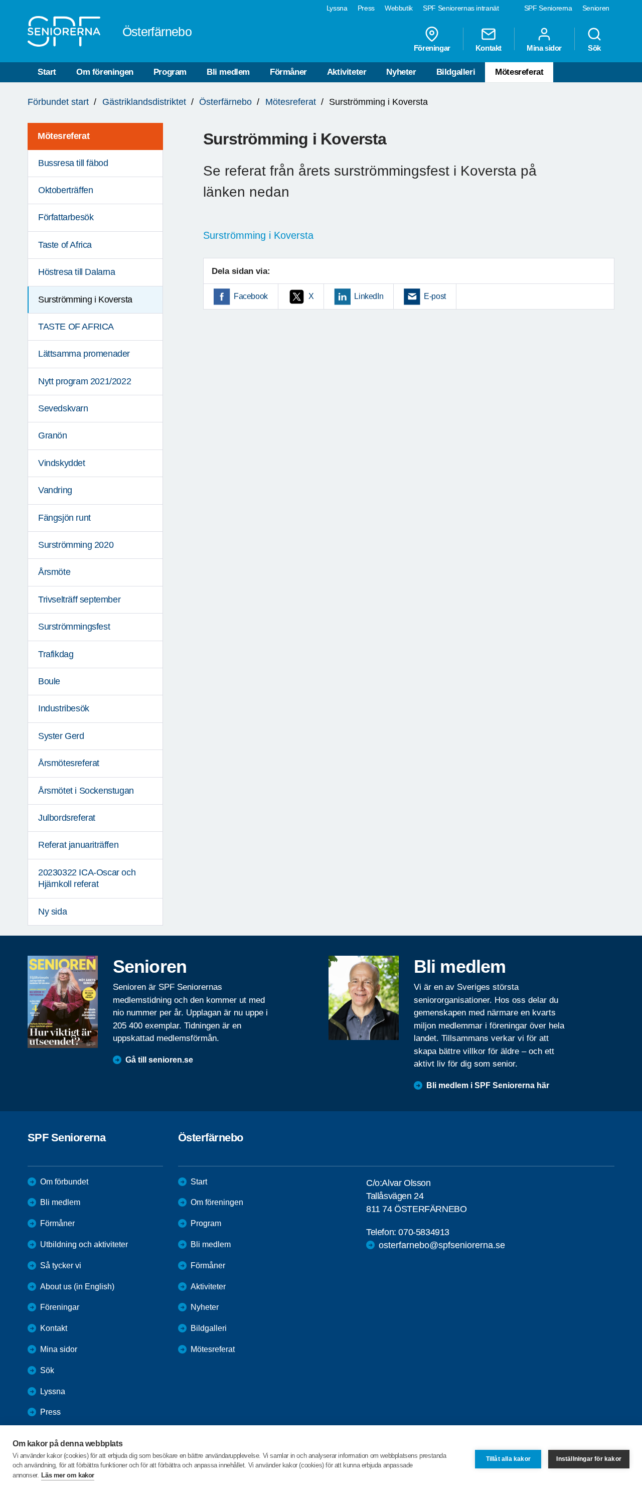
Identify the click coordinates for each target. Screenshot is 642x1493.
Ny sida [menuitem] (52, 912)
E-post (435, 296)
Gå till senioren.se (159, 1060)
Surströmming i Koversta (258, 235)
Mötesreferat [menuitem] (63, 136)
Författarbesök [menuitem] (65, 217)
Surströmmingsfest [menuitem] (74, 627)
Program (170, 72)
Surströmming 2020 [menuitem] (75, 545)
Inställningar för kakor (588, 1458)
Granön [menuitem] (52, 435)
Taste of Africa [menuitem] (65, 245)
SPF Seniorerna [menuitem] (548, 8)
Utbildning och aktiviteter (84, 1244)
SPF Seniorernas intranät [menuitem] (461, 8)
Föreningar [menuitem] (432, 48)
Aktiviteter (347, 72)
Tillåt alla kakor (508, 1458)
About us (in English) (77, 1286)
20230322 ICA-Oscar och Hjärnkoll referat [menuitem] (86, 878)
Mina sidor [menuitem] (544, 48)
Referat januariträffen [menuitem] (78, 845)
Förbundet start (58, 101)
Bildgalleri (455, 72)
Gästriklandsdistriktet (144, 101)
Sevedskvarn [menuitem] (63, 408)
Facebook (251, 296)
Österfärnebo (225, 101)
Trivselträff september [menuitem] (79, 599)
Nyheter (401, 72)
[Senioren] (63, 1002)
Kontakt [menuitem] (488, 48)
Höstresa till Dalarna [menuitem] (76, 272)
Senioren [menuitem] (595, 8)
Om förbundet (64, 1181)
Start (47, 72)
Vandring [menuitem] (55, 490)
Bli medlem (228, 72)
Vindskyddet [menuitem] (61, 463)
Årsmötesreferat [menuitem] (68, 763)
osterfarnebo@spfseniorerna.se (442, 1245)
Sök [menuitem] (594, 48)
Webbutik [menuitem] (399, 8)
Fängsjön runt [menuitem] (64, 518)
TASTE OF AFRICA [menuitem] (76, 327)
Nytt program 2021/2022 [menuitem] (84, 381)
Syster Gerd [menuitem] (61, 736)
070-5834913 (423, 1232)
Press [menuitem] (366, 8)
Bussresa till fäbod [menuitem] (73, 163)
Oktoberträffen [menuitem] (65, 190)
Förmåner (288, 72)
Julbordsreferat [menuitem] (66, 818)
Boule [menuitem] (49, 681)
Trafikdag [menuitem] (55, 654)
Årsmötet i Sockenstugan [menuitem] (86, 791)
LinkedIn (368, 296)
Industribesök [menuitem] (63, 708)
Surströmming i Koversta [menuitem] (85, 299)
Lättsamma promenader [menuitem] (84, 354)
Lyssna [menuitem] (337, 8)
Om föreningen (104, 72)
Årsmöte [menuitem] (54, 572)
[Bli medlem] (364, 998)
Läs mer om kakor (67, 1475)
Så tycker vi (60, 1265)
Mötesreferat (519, 72)
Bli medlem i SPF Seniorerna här (487, 1085)
